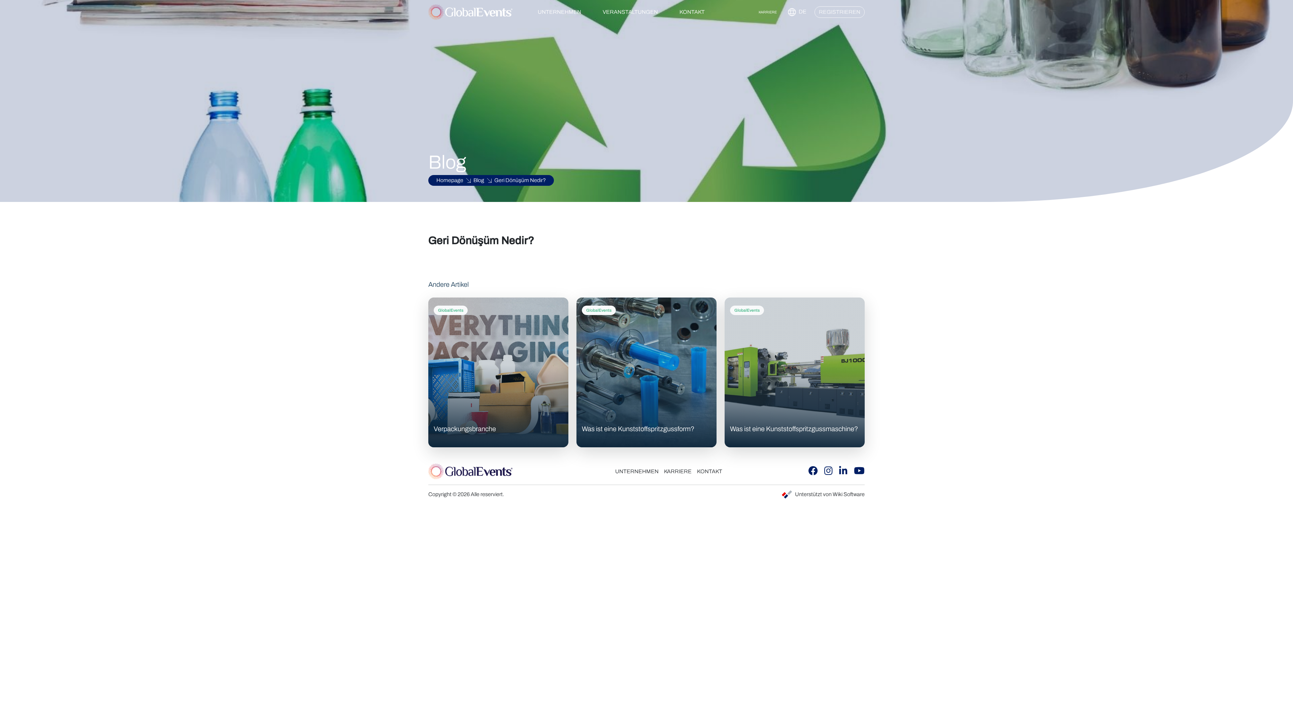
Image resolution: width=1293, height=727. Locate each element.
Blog (478, 180)
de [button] (802, 11)
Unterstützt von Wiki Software (830, 494)
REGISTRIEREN (839, 12)
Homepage (449, 180)
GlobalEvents (450, 310)
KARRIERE (768, 12)
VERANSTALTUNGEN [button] (630, 12)
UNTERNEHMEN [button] (559, 12)
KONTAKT (692, 12)
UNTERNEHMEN (637, 471)
